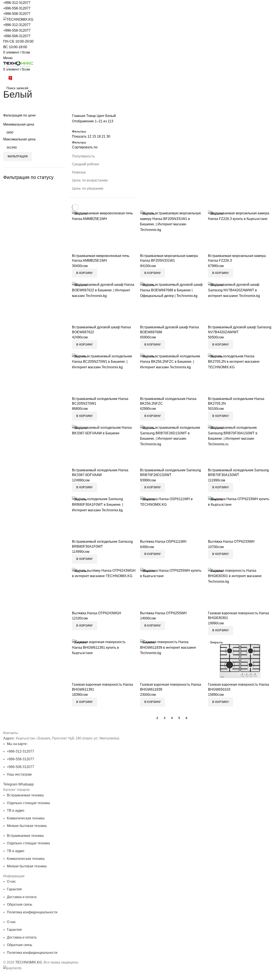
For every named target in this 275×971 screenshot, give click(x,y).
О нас (11, 881)
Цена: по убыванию (87, 188)
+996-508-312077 (17, 13)
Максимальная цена (19, 139)
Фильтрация (18, 156)
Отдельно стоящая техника (28, 803)
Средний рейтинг (85, 164)
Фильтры (79, 131)
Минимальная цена (18, 124)
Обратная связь (19, 904)
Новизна (79, 172)
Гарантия (14, 889)
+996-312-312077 (17, 3)
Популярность (83, 156)
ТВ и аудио (15, 810)
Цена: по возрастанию (90, 180)
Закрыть (80, 213)
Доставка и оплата (22, 897)
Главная (78, 116)
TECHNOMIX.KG (28, 962)
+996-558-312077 (17, 8)
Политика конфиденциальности (32, 912)
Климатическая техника (25, 818)
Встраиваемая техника (25, 795)
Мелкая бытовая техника (27, 826)
